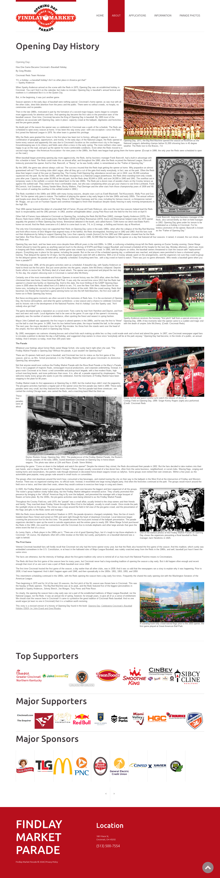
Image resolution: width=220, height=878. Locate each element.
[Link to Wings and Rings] (82, 669)
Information (162, 15)
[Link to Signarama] (44, 714)
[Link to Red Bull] (81, 714)
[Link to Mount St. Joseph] (100, 714)
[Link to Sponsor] (29, 669)
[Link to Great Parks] (119, 714)
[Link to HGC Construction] (157, 714)
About (116, 15)
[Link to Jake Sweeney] (55, 669)
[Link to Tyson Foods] (108, 669)
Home (100, 15)
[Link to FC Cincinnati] (194, 714)
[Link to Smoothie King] (134, 669)
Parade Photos (190, 15)
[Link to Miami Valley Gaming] (138, 714)
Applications (137, 15)
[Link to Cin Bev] (161, 669)
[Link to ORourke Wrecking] (176, 714)
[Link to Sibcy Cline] (187, 669)
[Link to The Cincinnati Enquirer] (25, 714)
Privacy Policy (52, 862)
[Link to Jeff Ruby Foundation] (62, 714)
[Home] (46, 6)
